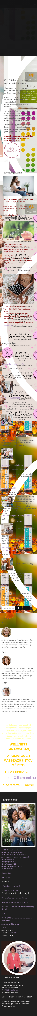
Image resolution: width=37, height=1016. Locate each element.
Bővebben (18, 521)
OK (4, 518)
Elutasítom (15, 518)
